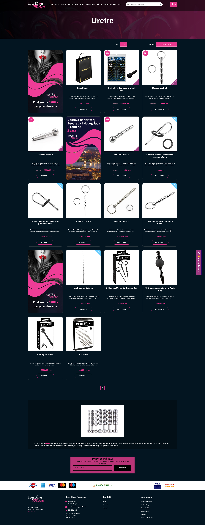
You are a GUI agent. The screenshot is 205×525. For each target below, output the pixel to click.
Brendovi (108, 4)
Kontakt (105, 508)
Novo (82, 4)
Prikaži (117, 44)
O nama (106, 505)
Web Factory (31, 511)
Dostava (143, 514)
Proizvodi (53, 4)
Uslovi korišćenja (146, 501)
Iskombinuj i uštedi (94, 4)
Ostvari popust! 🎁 (198, 264)
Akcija (63, 4)
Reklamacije (145, 511)
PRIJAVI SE (122, 468)
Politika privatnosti (147, 517)
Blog (104, 501)
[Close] (199, 253)
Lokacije (117, 4)
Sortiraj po (152, 44)
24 (123, 44)
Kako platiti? (145, 508)
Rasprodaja (73, 4)
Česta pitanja (145, 505)
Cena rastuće (166, 44)
